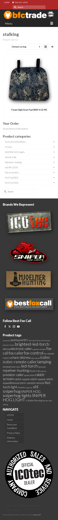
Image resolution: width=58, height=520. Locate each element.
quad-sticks (29, 375)
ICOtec (8, 147)
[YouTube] (18, 326)
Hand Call (7, 358)
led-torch (29, 365)
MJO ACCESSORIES (15, 141)
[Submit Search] (15, 7)
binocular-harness (8, 345)
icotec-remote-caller (20, 361)
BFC (25, 340)
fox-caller (16, 353)
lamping (44, 361)
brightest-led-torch (32, 344)
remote (21, 387)
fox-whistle (49, 353)
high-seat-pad (35, 358)
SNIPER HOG (31, 391)
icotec (45, 357)
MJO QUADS (11, 177)
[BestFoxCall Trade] (29, 15)
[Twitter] (10, 326)
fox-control (33, 352)
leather (18, 367)
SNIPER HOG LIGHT (24, 397)
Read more (29, 115)
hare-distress (21, 357)
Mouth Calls (10, 157)
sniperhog (12, 391)
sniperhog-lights (17, 395)
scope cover (29, 388)
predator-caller (13, 375)
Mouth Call (34, 371)
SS (26, 401)
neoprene (43, 371)
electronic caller (21, 349)
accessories (6, 340)
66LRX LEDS (11, 167)
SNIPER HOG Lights (15, 152)
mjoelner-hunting (16, 370)
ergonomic (35, 349)
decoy (6, 348)
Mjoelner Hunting (13, 162)
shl (35, 386)
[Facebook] (5, 326)
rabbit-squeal (21, 379)
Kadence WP (37, 515)
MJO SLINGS (11, 182)
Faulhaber (43, 349)
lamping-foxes (9, 366)
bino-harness (46, 340)
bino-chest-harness (35, 340)
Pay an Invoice (12, 172)
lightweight (42, 367)
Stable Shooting (35, 400)
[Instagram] (14, 326)
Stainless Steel (47, 401)
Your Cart (21, 2)
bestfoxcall (17, 340)
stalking (5, 404)
